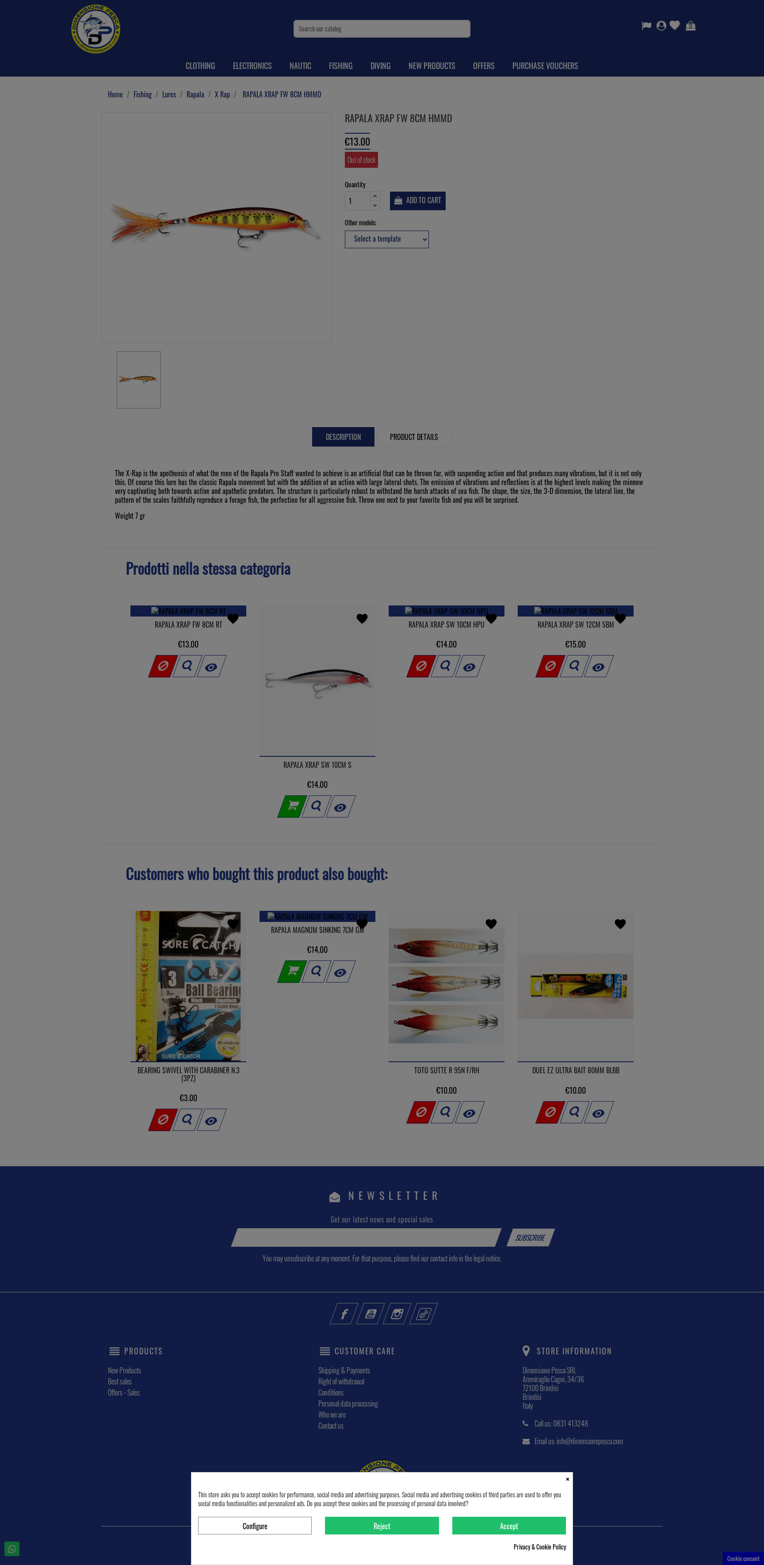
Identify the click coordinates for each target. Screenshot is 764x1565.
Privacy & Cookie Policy (540, 1546)
